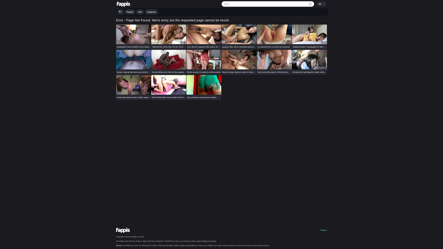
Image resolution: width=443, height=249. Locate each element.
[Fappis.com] (123, 4)
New (140, 12)
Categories (151, 12)
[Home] (120, 12)
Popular (130, 12)
